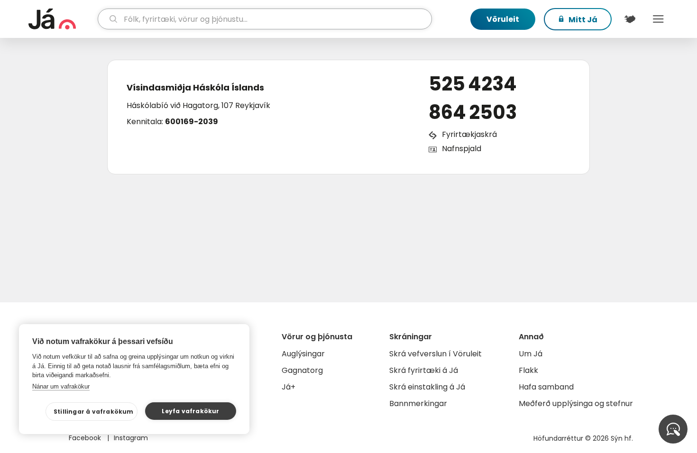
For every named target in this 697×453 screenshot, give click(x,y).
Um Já (530, 353)
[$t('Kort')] (629, 19)
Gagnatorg (302, 370)
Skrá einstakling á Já (427, 386)
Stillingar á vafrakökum (94, 412)
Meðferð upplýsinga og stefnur (576, 403)
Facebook (86, 438)
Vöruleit (502, 19)
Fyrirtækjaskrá (469, 134)
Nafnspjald (461, 148)
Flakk (528, 370)
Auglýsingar (303, 353)
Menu (658, 19)
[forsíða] (61, 19)
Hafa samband (546, 386)
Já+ (288, 386)
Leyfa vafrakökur (190, 411)
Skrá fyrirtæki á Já (423, 370)
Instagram (131, 438)
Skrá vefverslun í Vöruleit (435, 353)
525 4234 (473, 84)
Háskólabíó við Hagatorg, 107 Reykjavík (198, 105)
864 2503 (473, 112)
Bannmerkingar (418, 403)
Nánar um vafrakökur (61, 386)
